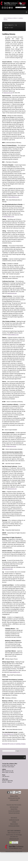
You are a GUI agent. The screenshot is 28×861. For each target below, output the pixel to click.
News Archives (14, 824)
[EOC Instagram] (5, 8)
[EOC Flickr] (12, 8)
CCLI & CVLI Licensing (14, 811)
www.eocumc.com (8, 569)
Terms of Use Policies (14, 813)
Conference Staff (14, 800)
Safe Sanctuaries (14, 807)
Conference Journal (14, 820)
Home (5, 18)
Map (20, 834)
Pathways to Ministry (12, 18)
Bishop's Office (14, 796)
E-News (14, 822)
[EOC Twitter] (7, 8)
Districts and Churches (14, 798)
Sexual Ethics (14, 809)
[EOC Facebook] (3, 8)
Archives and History (14, 826)
